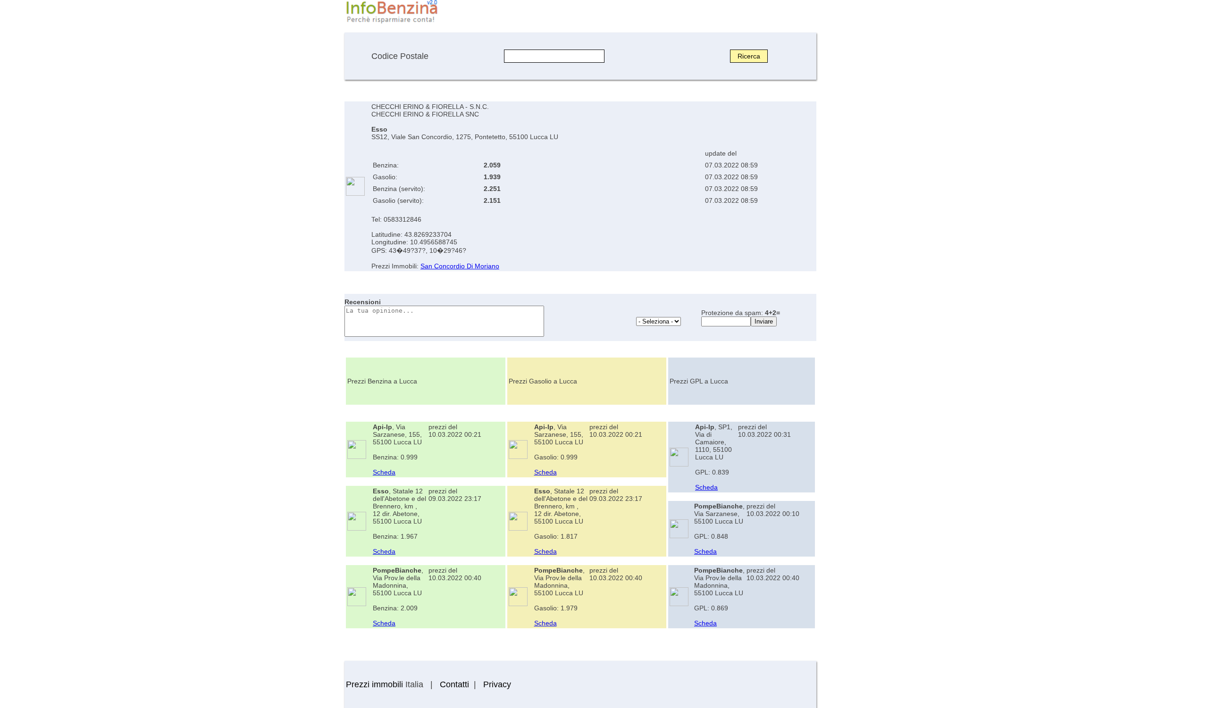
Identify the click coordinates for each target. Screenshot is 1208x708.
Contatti (454, 684)
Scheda (384, 472)
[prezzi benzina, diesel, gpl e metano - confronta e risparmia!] (391, 22)
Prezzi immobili (374, 684)
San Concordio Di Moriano (459, 266)
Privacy (497, 684)
